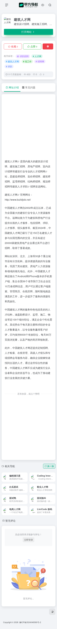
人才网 (13, 161)
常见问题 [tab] (30, 87)
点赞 (33, 46)
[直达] (21, 475)
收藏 (14, 46)
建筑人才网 (11, 194)
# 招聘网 (40, 61)
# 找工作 (27, 61)
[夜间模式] (52, 612)
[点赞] (28, 387)
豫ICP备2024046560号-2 (30, 622)
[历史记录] (42, 5)
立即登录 (28, 539)
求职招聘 (24, 56)
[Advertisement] (28, 128)
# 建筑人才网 (12, 61)
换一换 (50, 466)
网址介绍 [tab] (14, 87)
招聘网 (41, 171)
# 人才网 (37, 56)
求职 (25, 186)
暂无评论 (10, 520)
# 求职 (9, 66)
